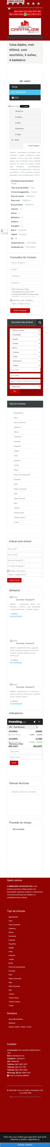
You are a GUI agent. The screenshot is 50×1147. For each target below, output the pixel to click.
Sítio (15, 503)
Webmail (12, 1023)
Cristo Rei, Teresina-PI (25, 600)
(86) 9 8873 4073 (24, 1073)
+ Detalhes (14, 614)
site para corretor (19, 1097)
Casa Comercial (19, 422)
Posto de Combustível (22, 475)
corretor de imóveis (32, 1097)
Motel (16, 470)
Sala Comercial (19, 498)
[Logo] (25, 26)
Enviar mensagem (20, 310)
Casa (16, 418)
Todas (16, 522)
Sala (15, 494)
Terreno (17, 508)
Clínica (16, 432)
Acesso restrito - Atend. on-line (20, 1027)
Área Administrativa (16, 1019)
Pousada (17, 479)
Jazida (16, 465)
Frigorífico (17, 446)
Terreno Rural (19, 513)
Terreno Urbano (20, 517)
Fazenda (17, 441)
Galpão (16, 451)
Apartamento (18, 413)
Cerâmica (17, 427)
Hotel (16, 456)
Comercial (17, 437)
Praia (15, 484)
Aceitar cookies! (25, 1145)
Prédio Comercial (20, 489)
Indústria (17, 460)
